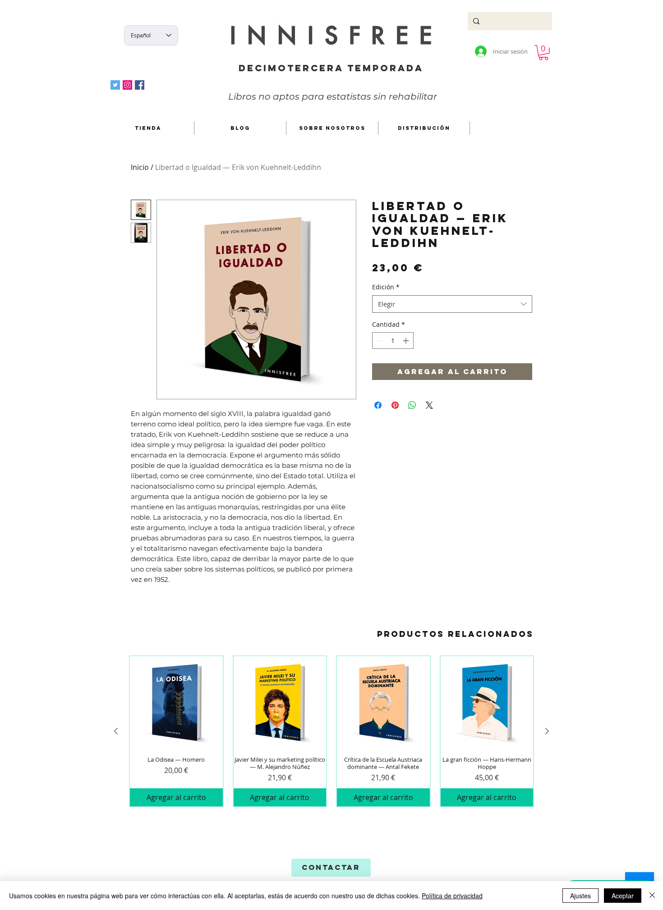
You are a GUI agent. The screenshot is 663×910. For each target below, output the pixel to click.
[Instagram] (127, 85)
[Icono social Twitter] (115, 85)
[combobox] (452, 304)
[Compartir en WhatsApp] (412, 405)
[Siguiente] (547, 731)
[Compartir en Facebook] (378, 405)
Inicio (140, 167)
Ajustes (580, 895)
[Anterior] (115, 731)
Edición (386, 287)
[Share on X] (429, 405)
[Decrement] (379, 340)
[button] (543, 52)
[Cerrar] (652, 895)
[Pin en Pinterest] (395, 405)
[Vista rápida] (176, 702)
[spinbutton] (393, 340)
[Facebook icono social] (139, 85)
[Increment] (406, 340)
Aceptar (623, 895)
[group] (331, 731)
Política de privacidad (452, 895)
